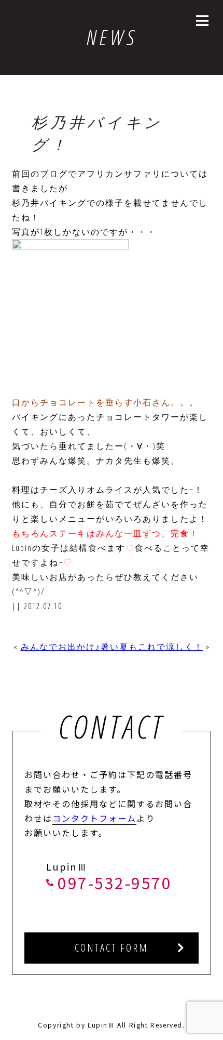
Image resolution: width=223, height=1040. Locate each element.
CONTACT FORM (111, 948)
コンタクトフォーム (94, 818)
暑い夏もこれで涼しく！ (152, 646)
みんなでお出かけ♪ (61, 646)
